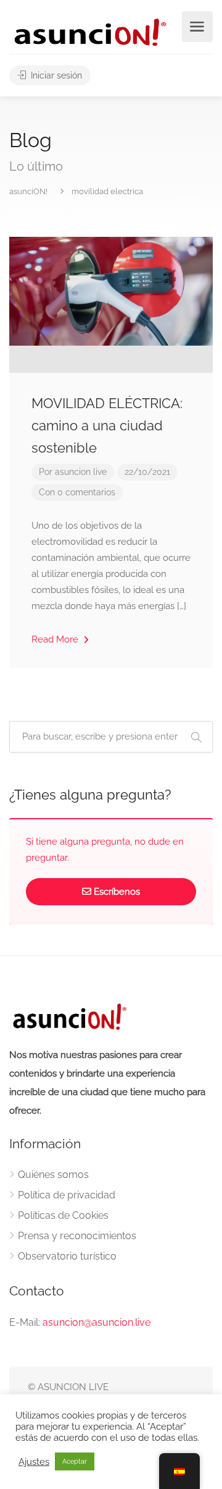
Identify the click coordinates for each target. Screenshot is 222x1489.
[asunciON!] (89, 32)
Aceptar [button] (74, 1461)
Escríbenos (117, 891)
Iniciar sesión (55, 75)
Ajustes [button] (33, 1461)
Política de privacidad (66, 1195)
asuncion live (81, 472)
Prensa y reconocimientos (77, 1236)
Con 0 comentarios (77, 492)
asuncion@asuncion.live (96, 1322)
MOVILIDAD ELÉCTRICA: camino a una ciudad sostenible (107, 425)
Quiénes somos (53, 1174)
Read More (56, 639)
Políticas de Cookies (63, 1215)
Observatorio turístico (67, 1256)
